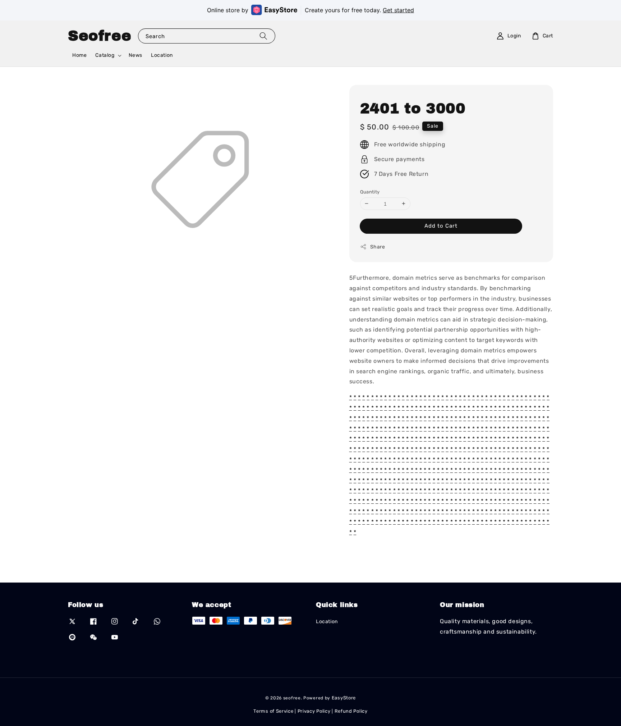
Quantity (370, 191)
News (135, 55)
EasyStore (344, 697)
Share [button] (377, 247)
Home (79, 55)
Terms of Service (273, 711)
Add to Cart (440, 226)
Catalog (104, 55)
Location (162, 55)
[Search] (263, 36)
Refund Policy (351, 711)
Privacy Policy (314, 711)
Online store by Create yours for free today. (310, 10)
